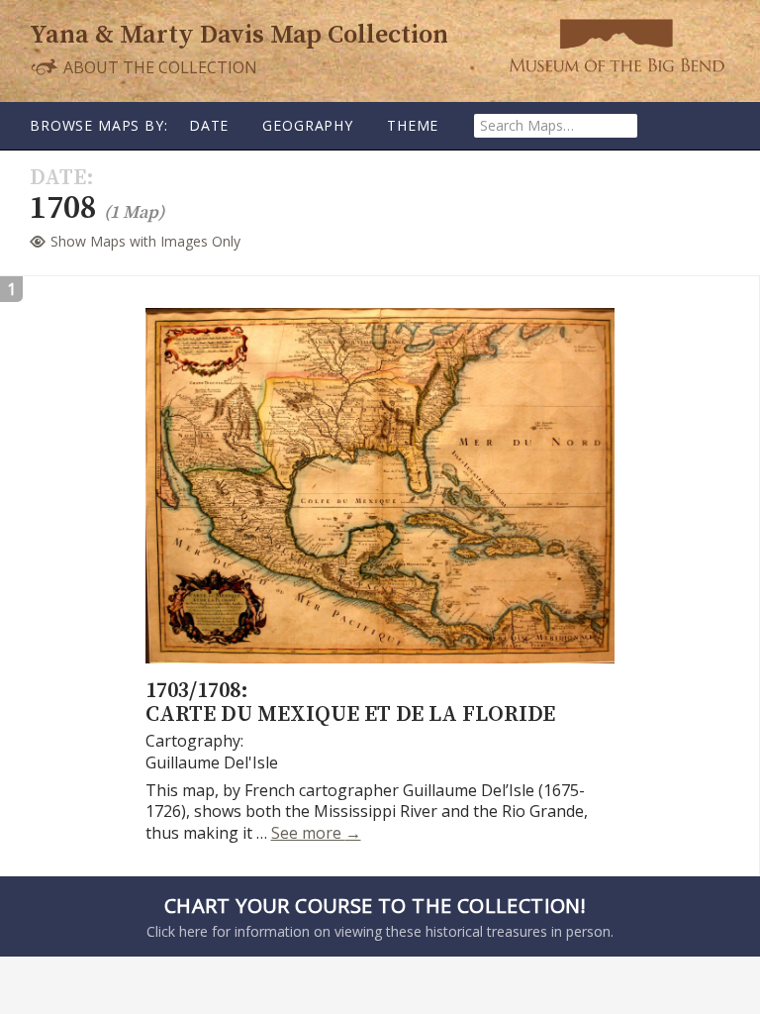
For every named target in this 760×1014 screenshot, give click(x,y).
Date (209, 125)
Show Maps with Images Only (145, 241)
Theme (412, 125)
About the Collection (158, 66)
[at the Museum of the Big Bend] (616, 45)
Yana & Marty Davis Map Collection (239, 35)
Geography (307, 125)
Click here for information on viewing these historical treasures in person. (380, 916)
